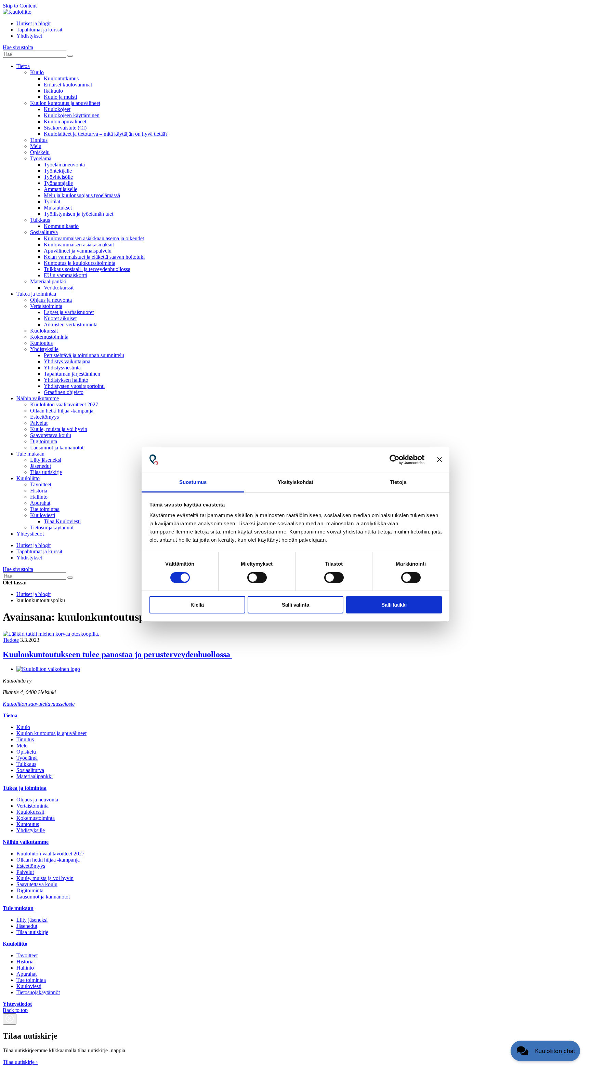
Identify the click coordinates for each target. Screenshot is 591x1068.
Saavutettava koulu (50, 435)
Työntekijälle (58, 171)
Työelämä (40, 158)
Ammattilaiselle (60, 189)
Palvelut (39, 423)
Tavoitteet (40, 484)
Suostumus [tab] (193, 482)
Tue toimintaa (45, 509)
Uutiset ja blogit (33, 23)
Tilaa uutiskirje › (20, 1062)
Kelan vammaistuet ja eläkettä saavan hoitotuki (94, 257)
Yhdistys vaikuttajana (67, 361)
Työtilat (52, 201)
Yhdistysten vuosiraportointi (74, 386)
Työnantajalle (58, 183)
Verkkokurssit (59, 287)
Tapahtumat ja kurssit (39, 29)
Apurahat (40, 503)
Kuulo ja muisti (60, 97)
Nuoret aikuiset (60, 318)
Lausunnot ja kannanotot (56, 447)
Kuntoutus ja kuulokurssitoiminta (79, 263)
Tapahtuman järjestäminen (72, 374)
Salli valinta (295, 605)
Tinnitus (39, 140)
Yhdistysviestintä (62, 367)
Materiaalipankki (48, 281)
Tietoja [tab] (398, 482)
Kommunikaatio (61, 226)
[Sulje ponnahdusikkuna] (9, 1019)
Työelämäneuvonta (65, 164)
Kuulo (37, 72)
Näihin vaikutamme (37, 398)
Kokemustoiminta (49, 337)
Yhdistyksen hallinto (66, 380)
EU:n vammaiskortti (65, 275)
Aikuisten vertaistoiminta (70, 324)
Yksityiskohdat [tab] (295, 482)
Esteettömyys (44, 417)
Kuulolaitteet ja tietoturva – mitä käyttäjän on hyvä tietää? (106, 134)
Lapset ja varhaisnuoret (69, 312)
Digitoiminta (43, 441)
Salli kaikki (394, 605)
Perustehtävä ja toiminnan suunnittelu (84, 355)
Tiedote (11, 640)
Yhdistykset (29, 36)
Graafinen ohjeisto (63, 392)
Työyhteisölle (58, 177)
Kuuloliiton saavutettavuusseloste (39, 704)
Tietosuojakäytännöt (52, 527)
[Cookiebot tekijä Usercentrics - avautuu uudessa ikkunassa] (394, 460)
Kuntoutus (41, 343)
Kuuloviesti (42, 515)
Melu (35, 146)
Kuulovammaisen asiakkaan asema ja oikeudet (94, 238)
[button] (545, 1051)
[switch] (257, 577)
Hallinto (39, 497)
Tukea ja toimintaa (36, 294)
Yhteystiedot (30, 534)
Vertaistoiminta (46, 306)
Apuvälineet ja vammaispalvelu (77, 251)
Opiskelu (40, 152)
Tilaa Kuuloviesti (62, 521)
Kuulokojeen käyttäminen (72, 115)
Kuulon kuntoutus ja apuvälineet (65, 103)
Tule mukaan (30, 454)
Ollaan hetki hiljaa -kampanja (61, 411)
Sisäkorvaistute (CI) (65, 128)
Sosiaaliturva (44, 232)
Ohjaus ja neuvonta (51, 300)
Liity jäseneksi (45, 460)
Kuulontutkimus (61, 78)
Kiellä (197, 605)
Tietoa (23, 66)
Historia (38, 491)
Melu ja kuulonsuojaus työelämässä (82, 195)
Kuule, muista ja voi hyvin (58, 429)
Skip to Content (20, 6)
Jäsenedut (40, 466)
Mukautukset (58, 208)
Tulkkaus (40, 220)
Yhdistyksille (44, 349)
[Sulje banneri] (439, 459)
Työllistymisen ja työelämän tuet (78, 214)
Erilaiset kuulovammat (68, 84)
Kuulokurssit (44, 331)
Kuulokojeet (57, 109)
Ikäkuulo (53, 91)
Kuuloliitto (28, 478)
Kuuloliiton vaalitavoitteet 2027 (64, 404)
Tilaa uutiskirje (46, 472)
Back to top (15, 1010)
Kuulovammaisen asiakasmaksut (79, 244)
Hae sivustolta (18, 47)
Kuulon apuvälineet (65, 121)
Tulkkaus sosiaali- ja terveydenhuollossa (87, 269)
